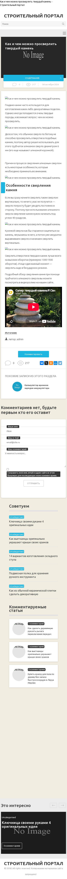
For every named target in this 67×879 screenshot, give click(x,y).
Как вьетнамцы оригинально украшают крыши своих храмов (40, 654)
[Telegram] (60, 363)
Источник (11, 332)
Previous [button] (53, 805)
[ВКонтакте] (42, 363)
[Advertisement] (33, 742)
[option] (33, 387)
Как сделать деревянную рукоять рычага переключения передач (40, 631)
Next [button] (62, 805)
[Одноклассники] (51, 363)
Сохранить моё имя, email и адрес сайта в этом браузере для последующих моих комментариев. (32, 474)
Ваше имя (13, 426)
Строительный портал (33, 15)
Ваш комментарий (17, 449)
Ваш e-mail (13, 438)
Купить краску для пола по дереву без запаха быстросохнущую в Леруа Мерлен (41, 678)
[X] (46, 363)
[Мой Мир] (55, 363)
